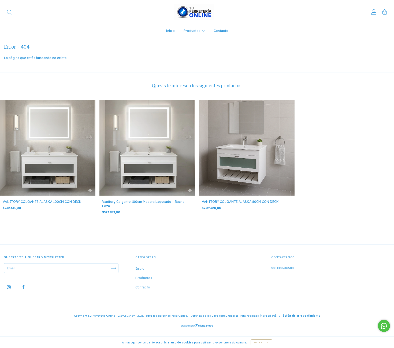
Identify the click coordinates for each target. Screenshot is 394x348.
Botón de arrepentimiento (301, 315)
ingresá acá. (268, 315)
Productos (192, 31)
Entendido (261, 342)
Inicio (170, 31)
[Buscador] (9, 13)
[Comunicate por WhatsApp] (384, 326)
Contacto (221, 31)
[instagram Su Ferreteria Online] (9, 287)
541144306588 (282, 268)
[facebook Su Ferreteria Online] (23, 287)
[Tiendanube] (197, 326)
